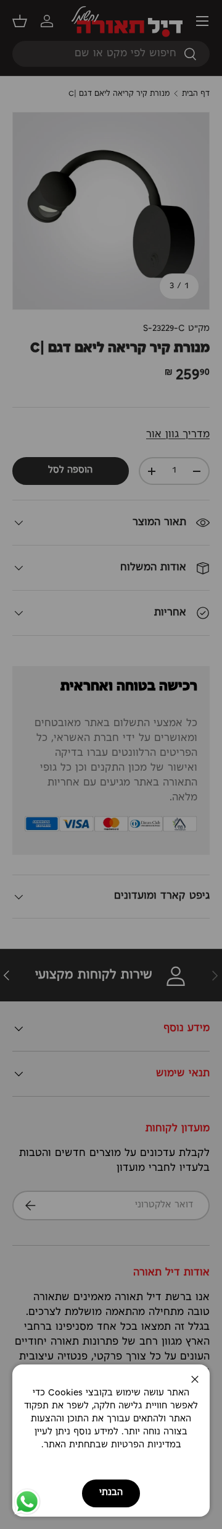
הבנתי (111, 1492)
